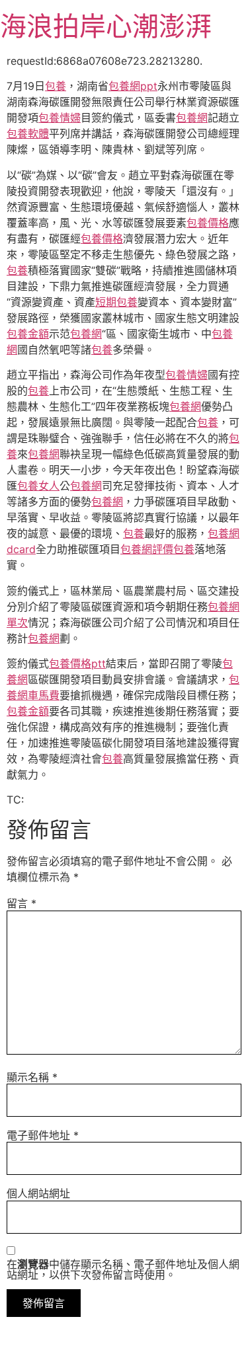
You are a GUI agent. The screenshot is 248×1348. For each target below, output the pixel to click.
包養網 (192, 117)
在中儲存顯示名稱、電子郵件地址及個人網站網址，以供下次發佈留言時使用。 (123, 1269)
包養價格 (207, 222)
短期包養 (116, 302)
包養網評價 (146, 549)
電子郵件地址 (43, 1135)
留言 (21, 903)
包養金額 (28, 333)
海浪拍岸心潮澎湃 (106, 26)
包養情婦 (59, 117)
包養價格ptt (77, 663)
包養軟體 (28, 133)
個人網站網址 (38, 1193)
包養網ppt (132, 86)
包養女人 (38, 485)
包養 (55, 86)
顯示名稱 (32, 1077)
